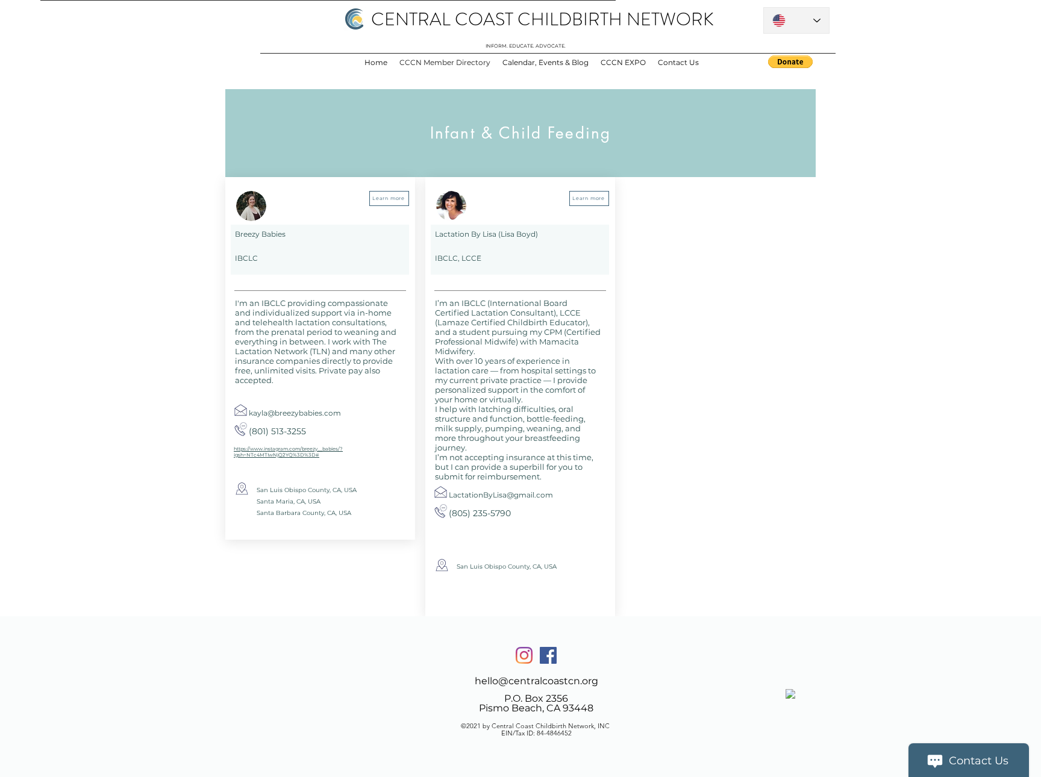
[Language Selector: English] (796, 20)
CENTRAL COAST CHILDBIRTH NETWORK (542, 19)
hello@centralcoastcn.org (536, 681)
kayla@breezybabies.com (295, 412)
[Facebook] (548, 655)
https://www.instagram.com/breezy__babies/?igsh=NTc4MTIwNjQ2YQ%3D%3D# (288, 452)
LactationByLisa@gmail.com (501, 494)
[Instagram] (524, 655)
